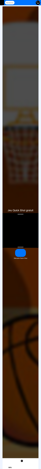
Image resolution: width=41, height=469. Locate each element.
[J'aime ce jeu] (10, 464)
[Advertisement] (21, 230)
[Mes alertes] (32, 2)
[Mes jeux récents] (24, 2)
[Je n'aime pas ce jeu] (10, 461)
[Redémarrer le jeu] (5, 460)
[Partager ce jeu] (25, 460)
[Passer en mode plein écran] (35, 460)
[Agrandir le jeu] (30, 460)
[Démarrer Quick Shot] (20, 253)
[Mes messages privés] (28, 2)
